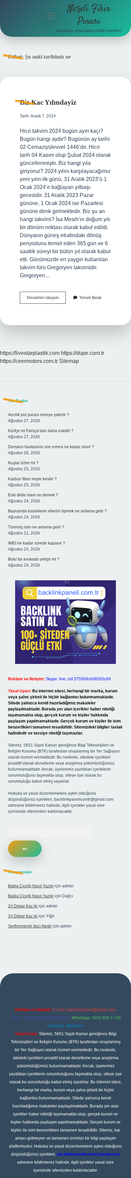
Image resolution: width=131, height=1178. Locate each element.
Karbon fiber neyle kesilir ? (32, 479)
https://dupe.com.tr (82, 353)
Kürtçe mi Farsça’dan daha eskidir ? (41, 430)
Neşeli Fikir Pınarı (89, 15)
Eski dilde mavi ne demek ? (33, 495)
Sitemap (69, 361)
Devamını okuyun (46, 299)
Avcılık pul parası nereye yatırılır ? (38, 414)
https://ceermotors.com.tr (29, 361)
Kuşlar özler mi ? (23, 463)
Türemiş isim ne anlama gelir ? (36, 527)
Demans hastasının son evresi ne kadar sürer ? (51, 447)
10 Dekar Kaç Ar (23, 906)
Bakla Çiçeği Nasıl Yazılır (31, 886)
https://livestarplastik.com (29, 353)
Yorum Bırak (90, 297)
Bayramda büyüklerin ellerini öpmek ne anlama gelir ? (57, 511)
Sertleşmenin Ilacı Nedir (30, 926)
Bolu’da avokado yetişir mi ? (33, 559)
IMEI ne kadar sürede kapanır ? (36, 543)
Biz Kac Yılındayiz (48, 102)
